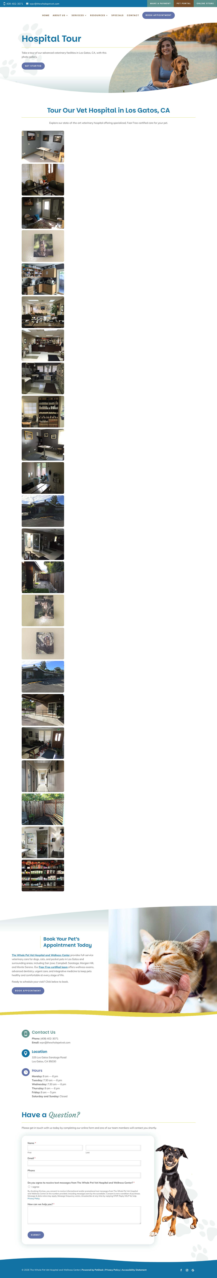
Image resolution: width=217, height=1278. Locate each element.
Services (78, 15)
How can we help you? (41, 1204)
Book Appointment (159, 15)
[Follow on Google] (193, 1270)
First (29, 1152)
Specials (117, 15)
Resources (97, 15)
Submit (36, 1234)
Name (32, 1143)
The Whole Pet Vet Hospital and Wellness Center (41, 955)
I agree (35, 1186)
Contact (133, 15)
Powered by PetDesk (92, 1269)
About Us (59, 15)
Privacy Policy (33, 1198)
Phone (31, 1170)
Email (31, 1158)
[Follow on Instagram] (187, 1270)
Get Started (33, 65)
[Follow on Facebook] (181, 1270)
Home (45, 15)
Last (88, 1152)
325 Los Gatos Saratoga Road (49, 1057)
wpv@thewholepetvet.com (44, 3)
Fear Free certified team (53, 967)
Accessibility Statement (134, 1269)
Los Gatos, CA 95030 (44, 1061)
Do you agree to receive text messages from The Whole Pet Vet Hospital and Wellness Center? (81, 1182)
